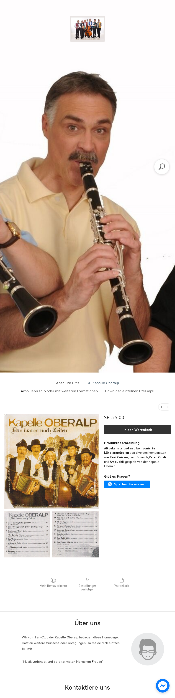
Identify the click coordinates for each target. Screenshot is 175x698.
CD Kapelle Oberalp (103, 383)
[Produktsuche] (162, 167)
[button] (127, 484)
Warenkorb (121, 586)
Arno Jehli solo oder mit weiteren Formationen (59, 391)
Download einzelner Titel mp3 (129, 391)
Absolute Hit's (67, 383)
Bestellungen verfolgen (88, 588)
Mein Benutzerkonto (53, 586)
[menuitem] (161, 407)
